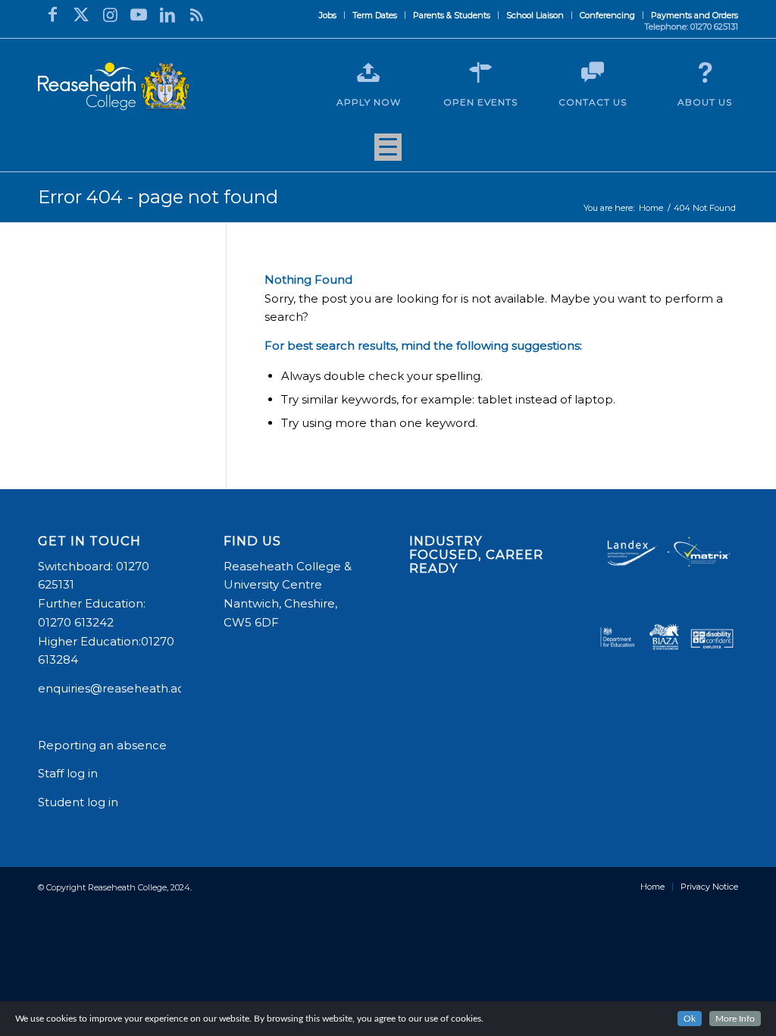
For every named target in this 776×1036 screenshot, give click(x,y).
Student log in (79, 802)
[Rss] (196, 14)
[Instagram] (109, 14)
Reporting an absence (104, 745)
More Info (735, 1018)
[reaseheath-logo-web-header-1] (113, 86)
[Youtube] (138, 14)
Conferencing (607, 15)
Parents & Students (451, 15)
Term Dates (374, 15)
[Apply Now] (368, 73)
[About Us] (705, 73)
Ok (690, 1018)
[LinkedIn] (167, 14)
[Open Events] (480, 73)
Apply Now (368, 102)
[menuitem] (328, 15)
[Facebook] (52, 14)
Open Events (480, 102)
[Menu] (388, 152)
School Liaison (535, 15)
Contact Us (593, 102)
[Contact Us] (593, 73)
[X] (81, 14)
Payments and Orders (694, 15)
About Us (704, 102)
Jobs (327, 15)
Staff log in (68, 773)
